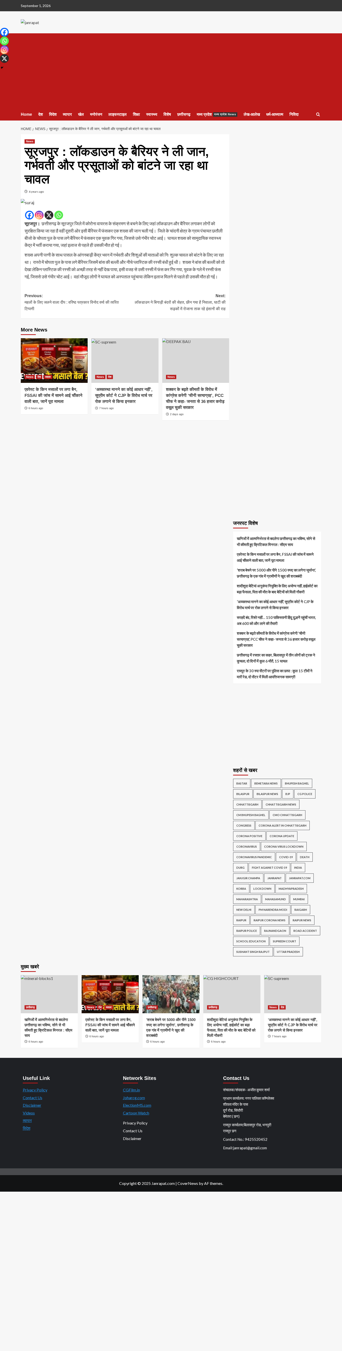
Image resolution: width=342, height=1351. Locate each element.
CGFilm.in (131, 1089)
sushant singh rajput (253, 951)
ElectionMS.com (137, 1105)
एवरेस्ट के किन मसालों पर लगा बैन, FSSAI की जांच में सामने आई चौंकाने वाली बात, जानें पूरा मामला (53, 395)
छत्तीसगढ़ (184, 114)
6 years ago (36, 191)
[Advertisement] (171, 71)
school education (251, 941)
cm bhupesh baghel (250, 815)
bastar (241, 783)
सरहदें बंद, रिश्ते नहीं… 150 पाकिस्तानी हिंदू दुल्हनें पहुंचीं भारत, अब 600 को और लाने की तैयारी (276, 620)
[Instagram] (39, 215)
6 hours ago (36, 408)
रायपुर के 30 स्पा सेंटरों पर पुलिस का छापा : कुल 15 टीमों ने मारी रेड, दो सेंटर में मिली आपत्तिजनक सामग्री (274, 673)
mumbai (299, 899)
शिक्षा (136, 114)
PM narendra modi (273, 909)
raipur (241, 920)
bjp (287, 794)
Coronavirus (246, 846)
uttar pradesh (288, 951)
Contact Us (32, 1097)
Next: (180, 302)
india (298, 867)
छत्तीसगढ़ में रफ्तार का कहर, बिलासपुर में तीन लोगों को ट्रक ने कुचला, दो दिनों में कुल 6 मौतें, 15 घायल (276, 658)
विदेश (53, 114)
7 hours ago (106, 408)
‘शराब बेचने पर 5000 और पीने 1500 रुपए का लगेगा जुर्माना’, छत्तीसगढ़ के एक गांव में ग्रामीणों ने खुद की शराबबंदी (276, 573)
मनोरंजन (96, 114)
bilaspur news (267, 794)
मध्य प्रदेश (216, 114)
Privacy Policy (35, 1089)
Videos (29, 1112)
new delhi (243, 909)
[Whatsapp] (58, 215)
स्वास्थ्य (151, 114)
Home (26, 114)
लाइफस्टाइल (117, 114)
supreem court (284, 941)
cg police (304, 794)
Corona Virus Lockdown (283, 846)
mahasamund (275, 899)
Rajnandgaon (275, 930)
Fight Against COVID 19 (269, 867)
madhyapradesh (291, 888)
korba (241, 888)
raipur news (302, 920)
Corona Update (282, 836)
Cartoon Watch (136, 1112)
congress (243, 825)
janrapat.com (299, 878)
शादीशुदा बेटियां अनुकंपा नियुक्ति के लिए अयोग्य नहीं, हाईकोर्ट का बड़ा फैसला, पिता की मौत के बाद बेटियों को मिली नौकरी (277, 589)
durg (240, 867)
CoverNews (188, 1183)
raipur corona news (269, 920)
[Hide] (2, 68)
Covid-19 (286, 857)
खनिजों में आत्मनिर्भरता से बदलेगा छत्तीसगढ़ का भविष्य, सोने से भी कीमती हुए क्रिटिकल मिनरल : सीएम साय (276, 541)
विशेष (167, 114)
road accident (305, 930)
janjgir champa (248, 878)
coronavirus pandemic (254, 857)
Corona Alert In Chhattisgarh (282, 825)
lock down (262, 888)
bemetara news (266, 783)
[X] (49, 215)
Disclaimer (32, 1105)
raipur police (246, 930)
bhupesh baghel (297, 783)
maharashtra (247, 899)
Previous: (72, 302)
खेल (81, 114)
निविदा (294, 114)
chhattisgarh (247, 804)
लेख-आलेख (252, 114)
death (304, 857)
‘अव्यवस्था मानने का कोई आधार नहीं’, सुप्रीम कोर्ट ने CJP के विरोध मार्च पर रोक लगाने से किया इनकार (123, 395)
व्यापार (67, 114)
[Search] (318, 114)
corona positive (249, 836)
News (29, 141)
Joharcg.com (134, 1097)
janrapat (274, 878)
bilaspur (242, 794)
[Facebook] (29, 215)
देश (40, 114)
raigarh (300, 909)
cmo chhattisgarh (287, 815)
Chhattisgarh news (281, 804)
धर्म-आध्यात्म (274, 114)
